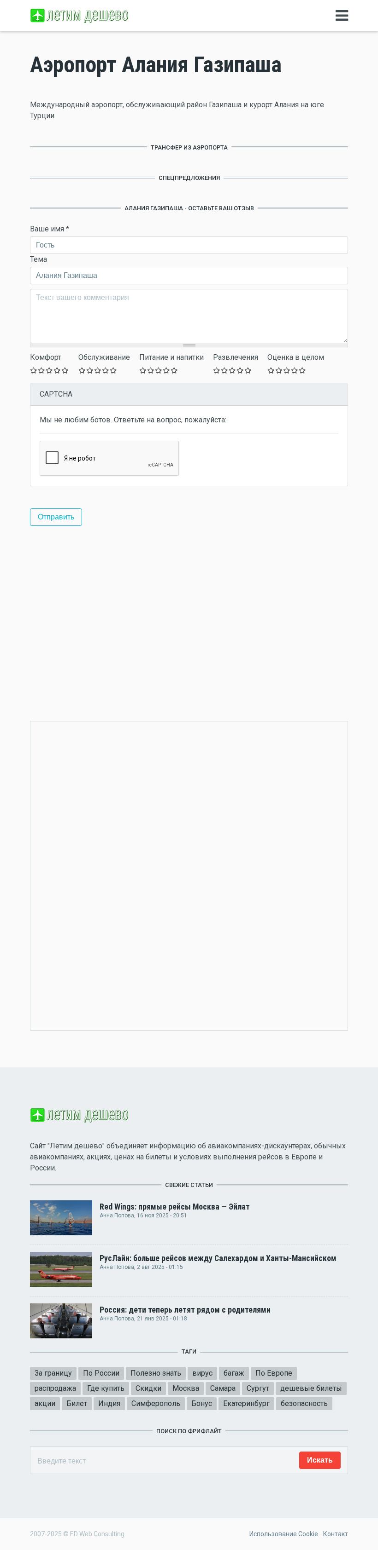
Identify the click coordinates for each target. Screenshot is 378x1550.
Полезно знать (155, 1373)
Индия (109, 1403)
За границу (53, 1373)
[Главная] (80, 15)
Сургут (258, 1388)
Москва (185, 1388)
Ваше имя (49, 229)
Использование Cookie (283, 1534)
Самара (223, 1388)
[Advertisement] (189, 612)
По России (101, 1373)
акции (45, 1403)
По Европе (273, 1373)
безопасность (304, 1403)
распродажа (55, 1388)
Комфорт (45, 357)
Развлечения (235, 357)
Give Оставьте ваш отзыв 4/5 (57, 370)
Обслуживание (104, 357)
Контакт (335, 1534)
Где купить (105, 1388)
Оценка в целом (295, 357)
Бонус (201, 1403)
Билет (76, 1403)
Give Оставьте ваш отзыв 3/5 (49, 370)
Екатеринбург (246, 1403)
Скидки (148, 1388)
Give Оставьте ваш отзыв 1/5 (34, 370)
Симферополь (155, 1403)
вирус (202, 1373)
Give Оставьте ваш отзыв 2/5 (42, 370)
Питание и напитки (171, 357)
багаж (234, 1373)
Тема (38, 259)
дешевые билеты (311, 1388)
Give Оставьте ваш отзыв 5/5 (65, 370)
